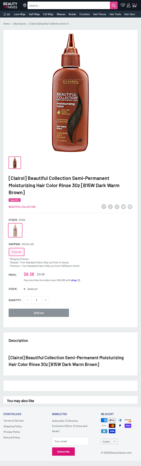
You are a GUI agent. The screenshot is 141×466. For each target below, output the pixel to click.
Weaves (61, 14)
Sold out (39, 312)
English (106, 441)
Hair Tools (115, 14)
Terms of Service (13, 420)
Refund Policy (11, 437)
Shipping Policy (12, 426)
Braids (72, 14)
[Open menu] (6, 14)
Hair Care (129, 14)
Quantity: (15, 300)
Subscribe (63, 451)
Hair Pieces (99, 14)
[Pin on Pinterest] (117, 206)
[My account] (129, 5)
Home (6, 23)
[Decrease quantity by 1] (27, 300)
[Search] (114, 5)
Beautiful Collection (22, 206)
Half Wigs (34, 14)
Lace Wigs (19, 14)
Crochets (84, 14)
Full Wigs (48, 14)
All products (19, 23)
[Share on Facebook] (110, 206)
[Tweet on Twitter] (123, 206)
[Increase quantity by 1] (45, 300)
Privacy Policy (11, 431)
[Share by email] (130, 206)
